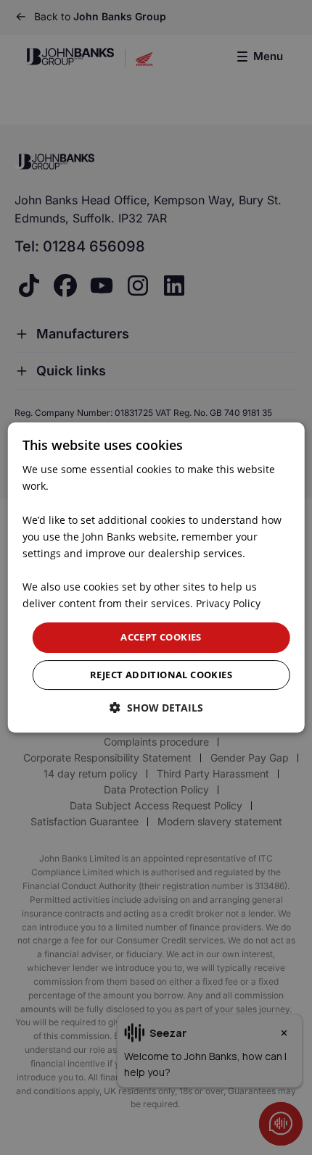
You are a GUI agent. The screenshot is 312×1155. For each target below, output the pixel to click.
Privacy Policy (228, 603)
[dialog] (156, 577)
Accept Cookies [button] (161, 636)
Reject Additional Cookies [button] (161, 674)
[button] (156, 707)
